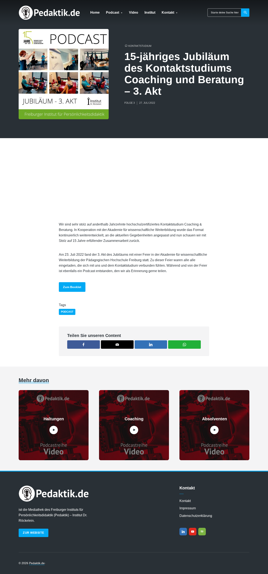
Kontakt (168, 12)
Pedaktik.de (37, 563)
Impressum (187, 508)
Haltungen (54, 419)
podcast (67, 311)
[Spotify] (202, 531)
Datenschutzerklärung (195, 516)
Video (133, 12)
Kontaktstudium (139, 46)
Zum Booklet (72, 287)
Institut (149, 12)
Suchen (245, 12)
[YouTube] (192, 531)
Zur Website (33, 532)
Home (95, 12)
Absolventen (214, 419)
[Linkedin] (183, 531)
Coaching (134, 419)
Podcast (112, 12)
